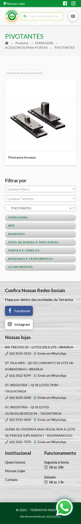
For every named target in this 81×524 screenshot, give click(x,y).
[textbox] (40, 189)
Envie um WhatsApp (51, 353)
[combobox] (40, 189)
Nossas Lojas (15, 3)
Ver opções (42, 143)
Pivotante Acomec (22, 157)
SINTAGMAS (53, 516)
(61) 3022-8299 (19, 375)
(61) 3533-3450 (19, 420)
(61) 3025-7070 (19, 442)
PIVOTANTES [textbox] (39, 208)
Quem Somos (15, 462)
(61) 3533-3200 (19, 397)
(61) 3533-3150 (19, 353)
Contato (11, 479)
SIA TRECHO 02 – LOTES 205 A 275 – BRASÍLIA (39, 347)
